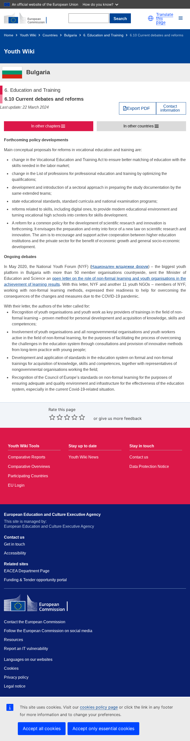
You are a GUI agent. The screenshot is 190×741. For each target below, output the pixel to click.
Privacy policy (16, 677)
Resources (13, 640)
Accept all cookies (42, 728)
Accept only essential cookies (103, 728)
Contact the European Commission (34, 622)
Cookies (11, 668)
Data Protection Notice (149, 466)
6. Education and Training (103, 35)
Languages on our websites (28, 659)
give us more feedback (120, 418)
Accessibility (15, 553)
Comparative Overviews (29, 466)
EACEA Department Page (26, 571)
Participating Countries (28, 476)
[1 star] (52, 417)
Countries (50, 35)
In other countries (138, 126)
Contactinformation (170, 108)
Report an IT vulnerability (26, 648)
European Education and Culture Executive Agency (52, 514)
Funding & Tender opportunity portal (35, 580)
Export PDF (138, 108)
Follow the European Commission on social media (48, 631)
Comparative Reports (26, 457)
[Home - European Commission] (28, 18)
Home (8, 35)
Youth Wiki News (83, 457)
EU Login (16, 485)
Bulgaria (70, 35)
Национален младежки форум (119, 266)
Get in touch (14, 544)
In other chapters (45, 126)
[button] (151, 18)
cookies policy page (99, 707)
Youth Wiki (28, 35)
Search (120, 19)
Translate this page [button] (164, 18)
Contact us (138, 457)
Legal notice (14, 686)
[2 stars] (55, 417)
